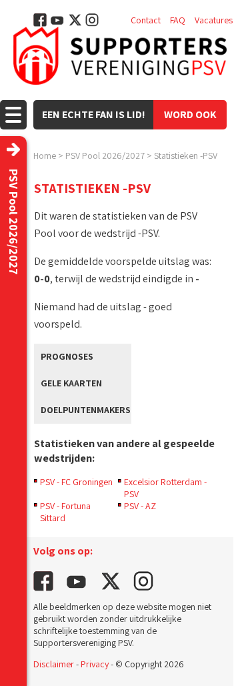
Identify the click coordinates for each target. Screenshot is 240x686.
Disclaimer (53, 664)
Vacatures (214, 20)
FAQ (177, 20)
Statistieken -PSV (185, 155)
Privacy (95, 664)
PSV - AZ (140, 506)
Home (44, 155)
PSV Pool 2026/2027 (105, 155)
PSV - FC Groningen (76, 482)
